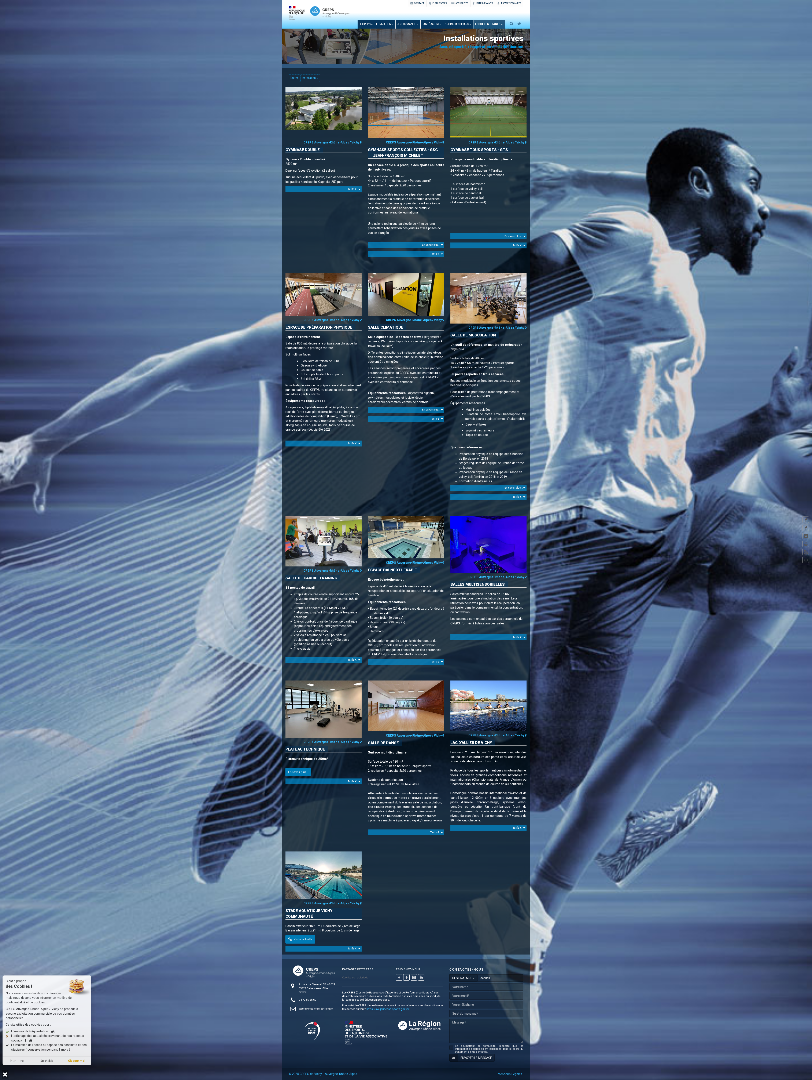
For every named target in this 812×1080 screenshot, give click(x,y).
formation (383, 24)
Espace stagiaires (511, 3)
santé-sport (430, 24)
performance (406, 24)
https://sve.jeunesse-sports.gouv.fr (387, 1009)
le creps (365, 24)
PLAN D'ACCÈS (439, 3)
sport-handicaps (457, 24)
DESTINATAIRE (462, 978)
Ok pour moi (76, 1060)
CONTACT (419, 3)
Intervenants (484, 3)
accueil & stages (488, 24)
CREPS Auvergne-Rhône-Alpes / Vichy (331, 142)
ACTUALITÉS (461, 3)
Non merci (17, 1060)
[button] (5, 1074)
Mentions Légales (510, 1074)
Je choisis (46, 1060)
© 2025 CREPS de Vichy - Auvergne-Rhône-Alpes (323, 1074)
